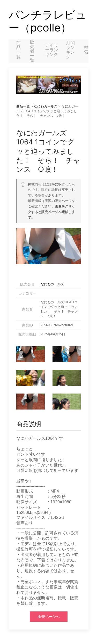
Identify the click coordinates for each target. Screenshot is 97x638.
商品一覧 (18, 49)
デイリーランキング (51, 50)
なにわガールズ (45, 106)
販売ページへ (48, 617)
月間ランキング (70, 49)
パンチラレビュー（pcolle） (47, 21)
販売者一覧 (32, 51)
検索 (86, 50)
